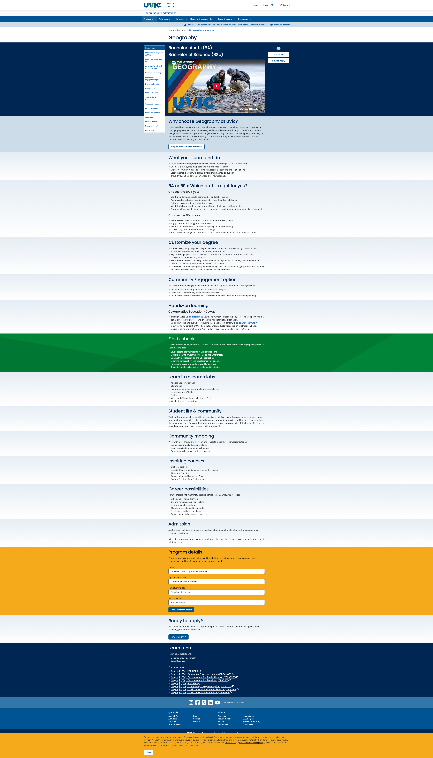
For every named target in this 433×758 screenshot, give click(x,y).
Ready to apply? (151, 126)
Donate (196, 721)
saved (279, 54)
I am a (171, 567)
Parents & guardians (258, 24)
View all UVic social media (233, 702)
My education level (177, 577)
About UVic (173, 716)
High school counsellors (279, 24)
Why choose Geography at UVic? (154, 53)
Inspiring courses (151, 108)
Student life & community (150, 98)
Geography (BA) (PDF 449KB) (185, 671)
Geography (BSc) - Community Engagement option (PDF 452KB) (201, 686)
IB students (243, 24)
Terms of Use (230, 742)
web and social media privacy (252, 742)
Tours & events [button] (225, 19)
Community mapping (153, 104)
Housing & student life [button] (201, 19)
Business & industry (251, 721)
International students (226, 24)
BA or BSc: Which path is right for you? (153, 67)
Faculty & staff (224, 719)
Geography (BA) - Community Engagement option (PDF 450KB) (201, 674)
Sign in (285, 5)
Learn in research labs (153, 93)
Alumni (221, 721)
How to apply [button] (177, 636)
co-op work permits (245, 322)
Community (248, 724)
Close (148, 752)
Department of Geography (183, 658)
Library (265, 5)
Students (222, 716)
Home (171, 30)
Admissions (173, 719)
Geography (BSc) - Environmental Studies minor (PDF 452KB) (200, 692)
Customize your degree (154, 73)
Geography (150, 48)
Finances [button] (180, 19)
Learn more (149, 130)
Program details (151, 121)
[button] (273, 5)
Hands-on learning (152, 84)
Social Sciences (178, 661)
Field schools (150, 88)
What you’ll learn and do (153, 60)
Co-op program (193, 316)
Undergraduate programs (201, 30)
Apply (256, 5)
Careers (196, 719)
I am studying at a (176, 587)
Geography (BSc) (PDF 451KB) (185, 683)
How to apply (278, 60)
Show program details (181, 609)
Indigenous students (206, 24)
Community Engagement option (152, 78)
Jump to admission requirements (186, 146)
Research (172, 721)
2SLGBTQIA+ (248, 719)
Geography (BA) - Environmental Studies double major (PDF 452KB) (203, 677)
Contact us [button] (243, 19)
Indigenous (223, 724)
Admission (149, 117)
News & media (174, 724)
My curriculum (175, 598)
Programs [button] (148, 19)
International (248, 716)
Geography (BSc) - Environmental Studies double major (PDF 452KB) (204, 689)
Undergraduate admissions (160, 13)
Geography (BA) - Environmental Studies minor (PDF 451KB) (200, 680)
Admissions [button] (164, 19)
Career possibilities (152, 113)
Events (196, 716)
